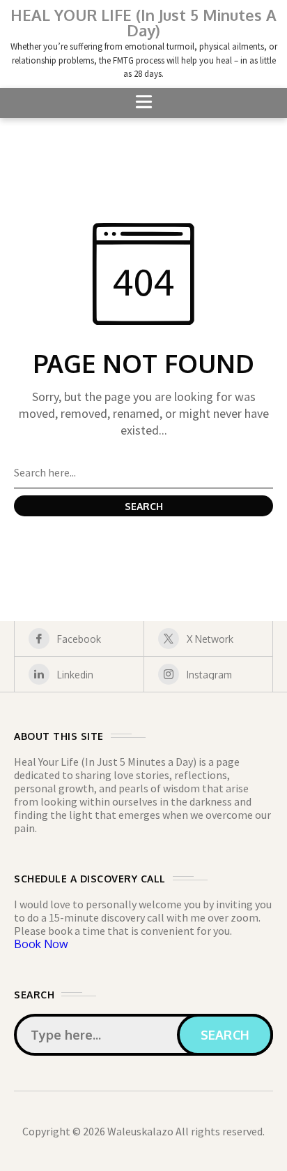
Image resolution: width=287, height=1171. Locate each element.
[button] (143, 103)
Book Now (41, 944)
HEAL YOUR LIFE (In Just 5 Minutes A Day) (143, 22)
